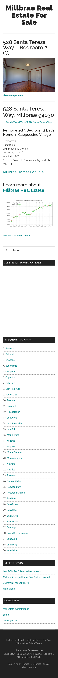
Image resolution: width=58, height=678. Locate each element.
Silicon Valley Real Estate (29, 657)
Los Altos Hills (14, 423)
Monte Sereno (14, 452)
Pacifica (11, 469)
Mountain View (14, 458)
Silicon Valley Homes (18, 664)
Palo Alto (11, 475)
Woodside (12, 550)
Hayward (11, 406)
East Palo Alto (13, 388)
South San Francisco (17, 533)
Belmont (10, 354)
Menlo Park (13, 435)
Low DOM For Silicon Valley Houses (22, 571)
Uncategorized (10, 620)
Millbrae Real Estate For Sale (29, 15)
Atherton (10, 348)
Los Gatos (12, 429)
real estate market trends (16, 609)
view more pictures (13, 95)
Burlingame (11, 365)
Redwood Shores (16, 492)
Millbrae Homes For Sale (23, 172)
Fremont (11, 400)
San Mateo (12, 515)
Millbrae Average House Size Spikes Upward (26, 577)
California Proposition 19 (16, 583)
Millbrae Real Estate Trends (29, 643)
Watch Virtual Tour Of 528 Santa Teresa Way (29, 122)
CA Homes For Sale (40, 664)
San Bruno (12, 498)
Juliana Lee (20, 650)
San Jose (12, 510)
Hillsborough (13, 412)
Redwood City (14, 487)
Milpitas (11, 446)
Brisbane (10, 360)
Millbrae (11, 440)
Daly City (10, 383)
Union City (12, 544)
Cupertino (10, 377)
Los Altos (12, 417)
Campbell (10, 371)
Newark (11, 463)
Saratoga (11, 527)
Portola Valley (14, 481)
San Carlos (12, 504)
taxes (6, 614)
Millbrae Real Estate (23, 190)
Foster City (11, 394)
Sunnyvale (12, 538)
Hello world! (9, 588)
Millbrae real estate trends (16, 235)
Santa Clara (12, 521)
